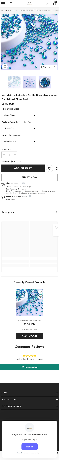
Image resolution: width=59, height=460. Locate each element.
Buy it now (29, 177)
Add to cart (23, 168)
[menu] (3, 3)
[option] (29, 42)
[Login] (47, 3)
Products (13, 10)
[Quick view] (40, 297)
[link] (49, 168)
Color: (11, 135)
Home (4, 10)
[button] (49, 67)
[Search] (11, 3)
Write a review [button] (29, 367)
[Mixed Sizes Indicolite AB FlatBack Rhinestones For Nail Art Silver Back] (29, 302)
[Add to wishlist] (40, 292)
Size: (10, 108)
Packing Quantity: (16, 122)
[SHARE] (55, 168)
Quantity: (6, 149)
